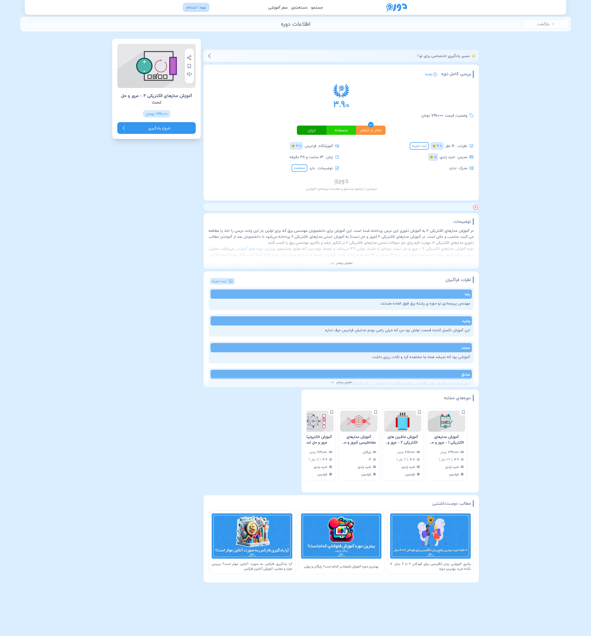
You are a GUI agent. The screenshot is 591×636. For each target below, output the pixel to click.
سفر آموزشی (278, 7)
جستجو (317, 7)
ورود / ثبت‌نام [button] (196, 7)
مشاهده (299, 168)
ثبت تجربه (419, 146)
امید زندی (447, 157)
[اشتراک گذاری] (189, 57)
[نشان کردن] (189, 66)
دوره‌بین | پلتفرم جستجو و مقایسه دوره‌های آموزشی (341, 189)
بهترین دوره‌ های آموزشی (255, 248)
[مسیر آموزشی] (189, 74)
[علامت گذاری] (463, 412)
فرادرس (310, 146)
